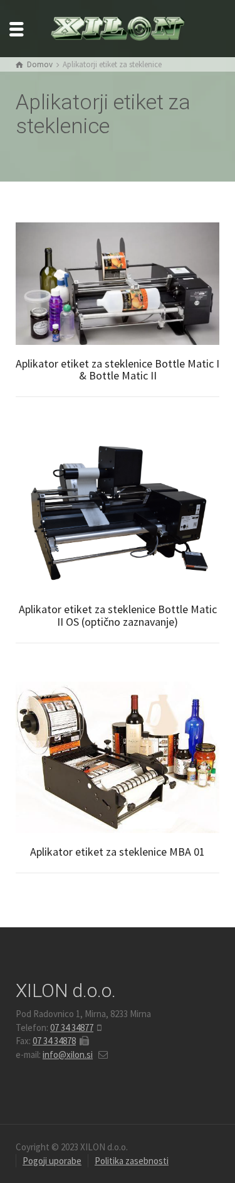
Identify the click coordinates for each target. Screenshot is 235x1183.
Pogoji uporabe (52, 1161)
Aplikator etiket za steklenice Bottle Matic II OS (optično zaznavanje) (118, 615)
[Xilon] (118, 27)
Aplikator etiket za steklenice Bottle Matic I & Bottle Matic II (117, 369)
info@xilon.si (68, 1054)
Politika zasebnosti (132, 1161)
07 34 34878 (54, 1041)
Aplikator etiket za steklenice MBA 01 (117, 851)
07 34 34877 (71, 1027)
